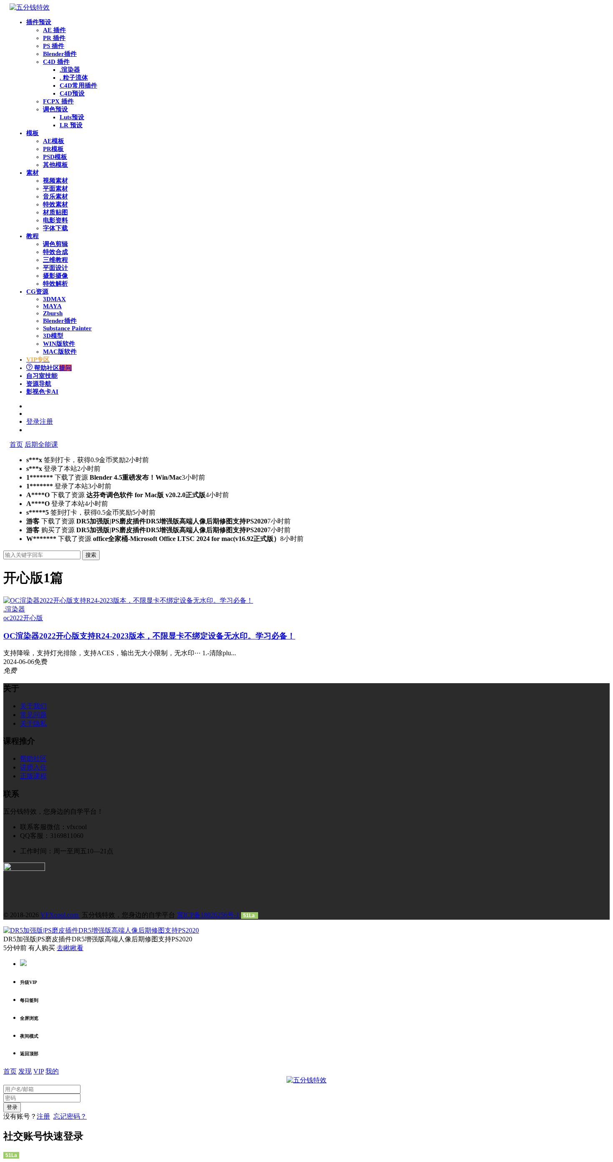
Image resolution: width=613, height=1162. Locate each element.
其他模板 (55, 164)
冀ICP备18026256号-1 (208, 914)
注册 (43, 1116)
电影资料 (55, 220)
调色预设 (55, 109)
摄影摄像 (55, 275)
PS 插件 (53, 46)
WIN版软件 (59, 343)
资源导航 (38, 383)
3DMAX (54, 299)
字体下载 (55, 228)
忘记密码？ (70, 1116)
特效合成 (55, 252)
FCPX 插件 (58, 101)
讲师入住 (33, 767)
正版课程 (33, 776)
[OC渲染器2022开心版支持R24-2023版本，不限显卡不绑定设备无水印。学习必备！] (128, 600)
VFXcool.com (60, 914)
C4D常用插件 (78, 85)
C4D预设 (72, 93)
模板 (32, 133)
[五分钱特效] (30, 7)
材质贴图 (55, 212)
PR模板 (53, 149)
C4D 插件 (56, 61)
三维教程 (55, 260)
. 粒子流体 (74, 77)
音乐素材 (55, 196)
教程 (32, 236)
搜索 (90, 555)
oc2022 (13, 617)
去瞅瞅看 (70, 947)
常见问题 (33, 714)
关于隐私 (33, 723)
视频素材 (55, 180)
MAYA (52, 306)
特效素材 (55, 204)
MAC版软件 (60, 351)
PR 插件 (54, 38)
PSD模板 (55, 156)
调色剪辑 (55, 244)
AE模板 (53, 141)
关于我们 (33, 705)
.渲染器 (70, 69)
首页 (16, 444)
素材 (32, 172)
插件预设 (38, 22)
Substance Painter (67, 328)
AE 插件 (54, 30)
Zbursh (53, 313)
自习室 (42, 375)
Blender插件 (60, 53)
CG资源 (37, 291)
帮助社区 (52, 368)
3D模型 (53, 335)
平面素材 (55, 188)
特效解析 (55, 283)
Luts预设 (72, 117)
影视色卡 (42, 391)
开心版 (33, 617)
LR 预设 (71, 125)
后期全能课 (41, 444)
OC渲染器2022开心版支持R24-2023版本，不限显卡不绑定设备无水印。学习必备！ (149, 635)
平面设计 (55, 267)
